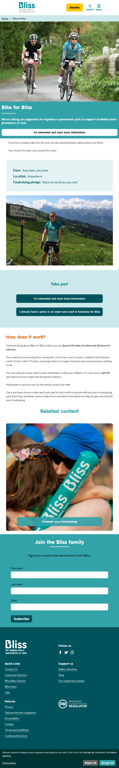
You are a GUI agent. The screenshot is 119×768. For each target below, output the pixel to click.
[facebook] (60, 652)
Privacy (9, 706)
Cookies (9, 724)
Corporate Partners (16, 675)
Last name (16, 584)
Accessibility (12, 718)
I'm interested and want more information (59, 132)
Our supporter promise (71, 680)
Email (14, 600)
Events (5, 18)
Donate (75, 7)
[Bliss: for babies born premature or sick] (26, 7)
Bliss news (11, 686)
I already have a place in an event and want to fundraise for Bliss (59, 311)
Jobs (7, 692)
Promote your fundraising (59, 521)
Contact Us (11, 669)
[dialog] (59, 758)
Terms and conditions (17, 730)
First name (17, 568)
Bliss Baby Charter (15, 680)
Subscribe (21, 619)
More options (9, 762)
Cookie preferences (16, 735)
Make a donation (67, 669)
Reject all (90, 762)
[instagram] (72, 652)
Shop (61, 675)
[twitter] (66, 652)
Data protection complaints (20, 712)
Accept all (107, 762)
